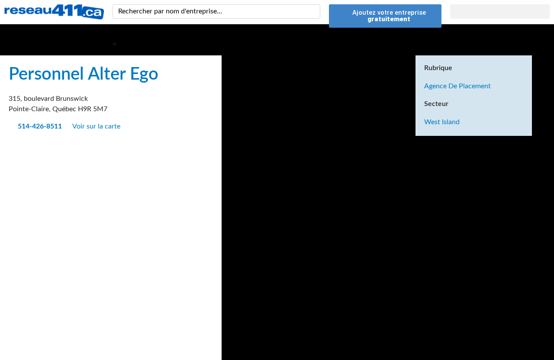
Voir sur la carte (97, 126)
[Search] (312, 11)
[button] (500, 11)
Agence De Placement (457, 86)
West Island (442, 122)
